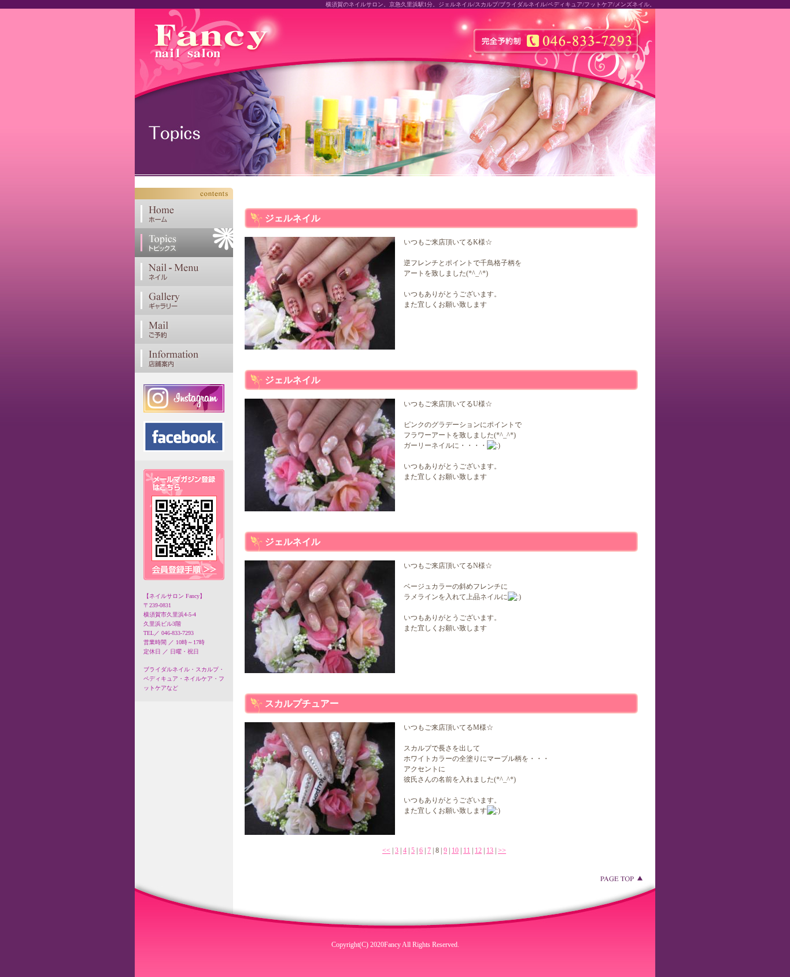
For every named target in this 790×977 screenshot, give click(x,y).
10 (455, 850)
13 (489, 850)
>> (502, 850)
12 (478, 850)
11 (466, 850)
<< (386, 850)
